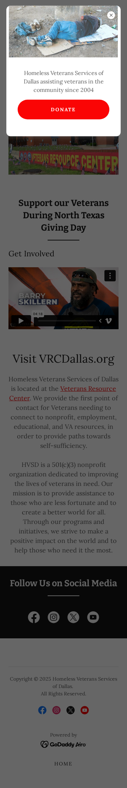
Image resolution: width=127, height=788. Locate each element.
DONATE (63, 109)
